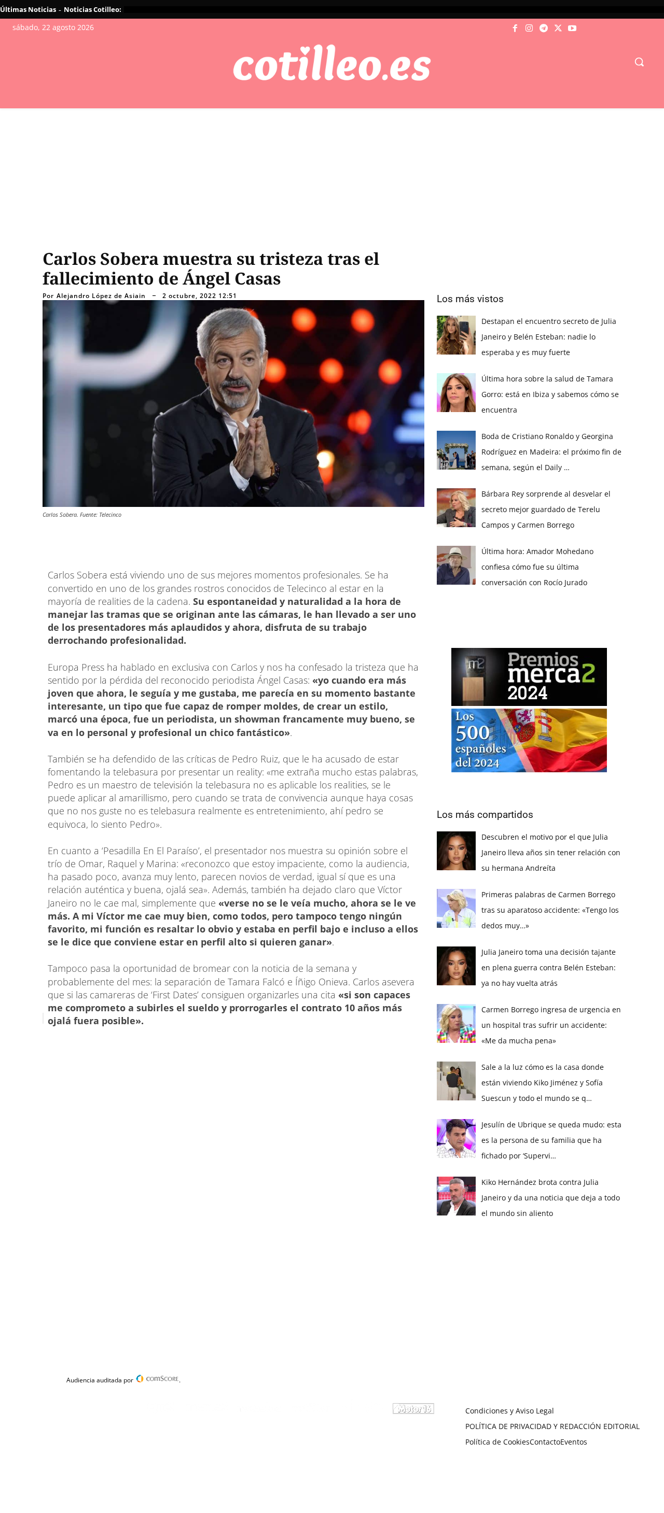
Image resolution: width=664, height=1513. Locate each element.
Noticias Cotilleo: (92, 9)
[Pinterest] (176, 1044)
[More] (248, 1044)
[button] (639, 61)
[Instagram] (529, 28)
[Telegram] (543, 28)
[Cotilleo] (332, 62)
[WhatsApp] (200, 1044)
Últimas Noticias (28, 9)
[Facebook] (515, 28)
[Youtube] (572, 28)
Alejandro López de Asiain (101, 296)
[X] (558, 28)
